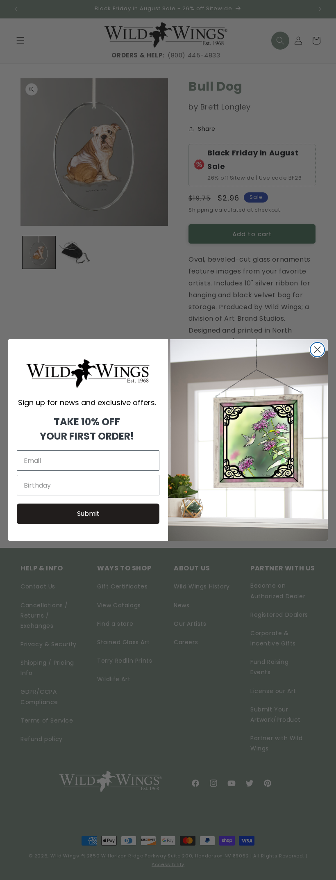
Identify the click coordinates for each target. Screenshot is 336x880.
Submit (88, 513)
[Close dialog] (317, 349)
